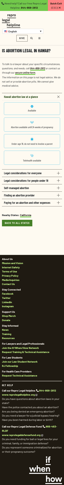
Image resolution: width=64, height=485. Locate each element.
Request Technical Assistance (19, 375)
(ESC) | (56, 5)
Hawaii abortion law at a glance (21, 97)
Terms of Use (9, 271)
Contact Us (8, 283)
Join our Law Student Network (20, 361)
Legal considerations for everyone (23, 173)
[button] (23, 31)
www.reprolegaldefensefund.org (21, 434)
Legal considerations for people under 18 (26, 180)
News (5, 329)
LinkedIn (7, 302)
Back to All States (17, 223)
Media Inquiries (10, 279)
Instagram (8, 306)
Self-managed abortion (16, 188)
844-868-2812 (29, 7)
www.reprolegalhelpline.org (18, 394)
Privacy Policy (10, 275)
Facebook (7, 293)
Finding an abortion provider (19, 195)
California (25, 215)
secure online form (25, 72)
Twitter (6, 297)
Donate (6, 320)
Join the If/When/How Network (20, 347)
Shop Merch (9, 315)
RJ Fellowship (10, 365)
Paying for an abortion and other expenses (27, 202)
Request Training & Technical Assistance (25, 351)
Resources (8, 338)
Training (6, 333)
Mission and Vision (12, 263)
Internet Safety (11, 267)
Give (22, 38)
